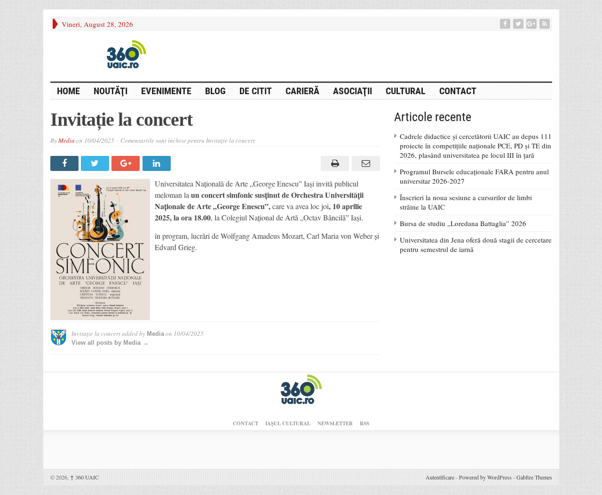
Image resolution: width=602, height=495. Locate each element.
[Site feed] (545, 23)
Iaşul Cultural (287, 423)
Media (66, 140)
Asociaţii (352, 91)
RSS (364, 423)
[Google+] (532, 23)
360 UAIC (84, 477)
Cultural (406, 91)
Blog (215, 91)
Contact (457, 91)
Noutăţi (110, 91)
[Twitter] (519, 23)
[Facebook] (506, 23)
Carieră (302, 91)
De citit (255, 91)
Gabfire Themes (534, 477)
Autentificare (440, 477)
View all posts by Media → (110, 342)
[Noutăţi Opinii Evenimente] (123, 53)
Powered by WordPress (485, 477)
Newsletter (335, 423)
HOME (68, 91)
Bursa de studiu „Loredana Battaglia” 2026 (463, 223)
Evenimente (166, 91)
